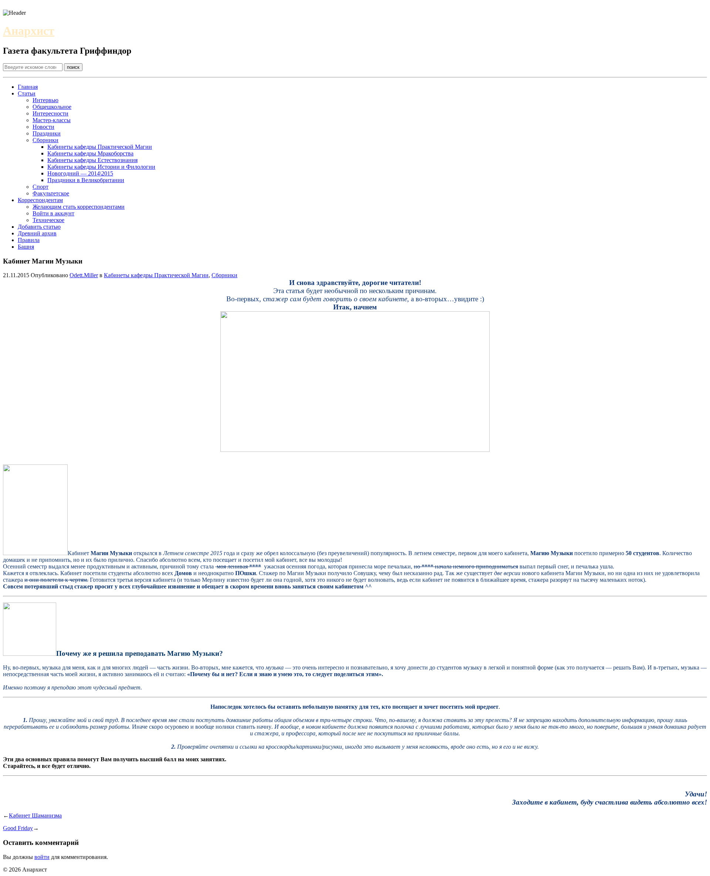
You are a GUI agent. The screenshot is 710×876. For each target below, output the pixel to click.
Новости (43, 127)
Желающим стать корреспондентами (79, 207)
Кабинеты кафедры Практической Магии (99, 147)
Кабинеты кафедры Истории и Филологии (101, 167)
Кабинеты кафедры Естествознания (92, 160)
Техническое (48, 220)
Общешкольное (52, 107)
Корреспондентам (40, 200)
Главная (28, 87)
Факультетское (51, 193)
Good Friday (18, 828)
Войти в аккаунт (53, 213)
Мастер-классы (52, 120)
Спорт (40, 187)
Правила (29, 240)
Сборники (45, 140)
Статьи (27, 93)
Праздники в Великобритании (85, 180)
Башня (26, 247)
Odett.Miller (84, 275)
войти (42, 857)
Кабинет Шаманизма (35, 815)
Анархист (28, 30)
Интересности (50, 113)
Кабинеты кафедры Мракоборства (90, 153)
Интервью (45, 100)
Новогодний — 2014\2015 (80, 173)
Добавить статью (39, 227)
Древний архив (37, 233)
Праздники (47, 133)
